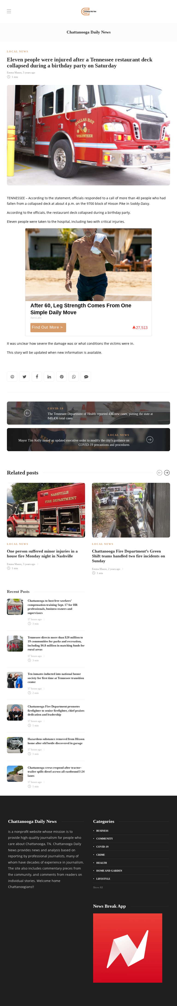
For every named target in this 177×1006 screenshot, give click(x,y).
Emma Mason (14, 72)
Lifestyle (103, 878)
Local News (17, 51)
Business (102, 830)
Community (104, 838)
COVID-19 (56, 408)
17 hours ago (35, 619)
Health (101, 862)
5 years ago (29, 72)
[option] (45, 526)
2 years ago (114, 569)
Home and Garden (109, 870)
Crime (100, 854)
